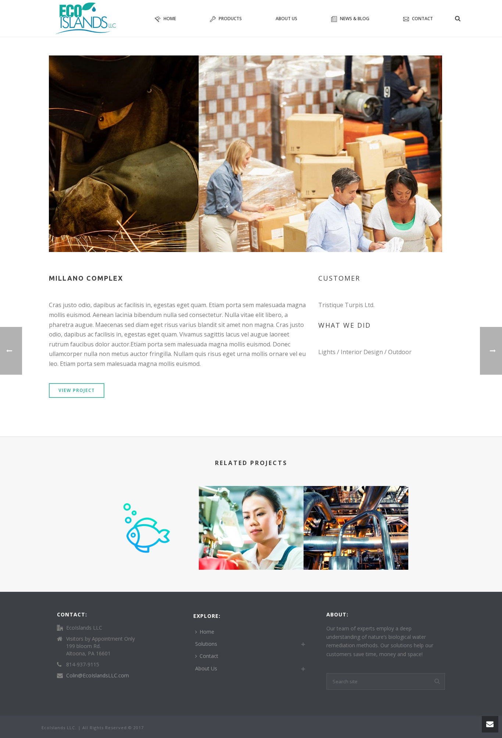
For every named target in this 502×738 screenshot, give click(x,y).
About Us (286, 18)
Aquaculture (146, 550)
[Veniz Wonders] (356, 515)
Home (170, 18)
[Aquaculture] (146, 515)
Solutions (206, 643)
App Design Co (251, 550)
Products (230, 18)
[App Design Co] (251, 515)
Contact (422, 18)
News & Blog (354, 18)
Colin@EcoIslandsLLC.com (97, 675)
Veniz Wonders (356, 542)
